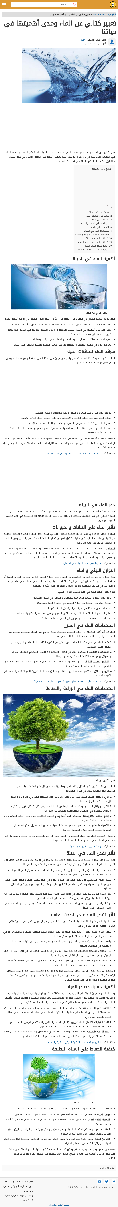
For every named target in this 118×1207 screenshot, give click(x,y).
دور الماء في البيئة (100, 220)
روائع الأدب (29, 1191)
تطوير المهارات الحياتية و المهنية (18, 1186)
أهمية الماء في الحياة (99, 212)
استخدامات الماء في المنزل (96, 231)
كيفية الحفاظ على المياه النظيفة (93, 249)
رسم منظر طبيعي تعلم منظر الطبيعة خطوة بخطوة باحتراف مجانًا (67, 681)
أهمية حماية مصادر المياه (96, 246)
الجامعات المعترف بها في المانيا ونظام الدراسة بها (74, 453)
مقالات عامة (28, 1200)
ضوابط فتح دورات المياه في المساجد (82, 563)
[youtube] (99, 1181)
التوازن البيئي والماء (100, 227)
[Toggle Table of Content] (108, 207)
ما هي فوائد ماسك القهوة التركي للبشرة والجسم (75, 1042)
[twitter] (106, 1181)
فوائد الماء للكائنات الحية (97, 216)
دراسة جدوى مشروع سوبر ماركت (85, 846)
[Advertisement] (59, 127)
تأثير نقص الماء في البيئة (97, 238)
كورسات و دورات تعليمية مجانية (19, 1195)
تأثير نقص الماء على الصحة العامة (93, 242)
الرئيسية (112, 14)
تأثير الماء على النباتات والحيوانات (94, 223)
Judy (83, 39)
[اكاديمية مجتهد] (112, 4)
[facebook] (114, 1181)
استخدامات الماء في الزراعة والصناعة (92, 234)
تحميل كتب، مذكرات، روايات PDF (19, 1182)
